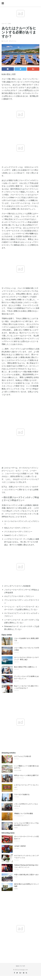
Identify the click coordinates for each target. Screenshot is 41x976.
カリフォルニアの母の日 (22, 756)
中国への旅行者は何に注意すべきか (26, 874)
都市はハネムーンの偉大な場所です (26, 775)
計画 (9, 23)
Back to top (20, 966)
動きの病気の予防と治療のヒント (25, 667)
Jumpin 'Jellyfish (20, 846)
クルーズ (4, 23)
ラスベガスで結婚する (22, 794)
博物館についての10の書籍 (23, 813)
